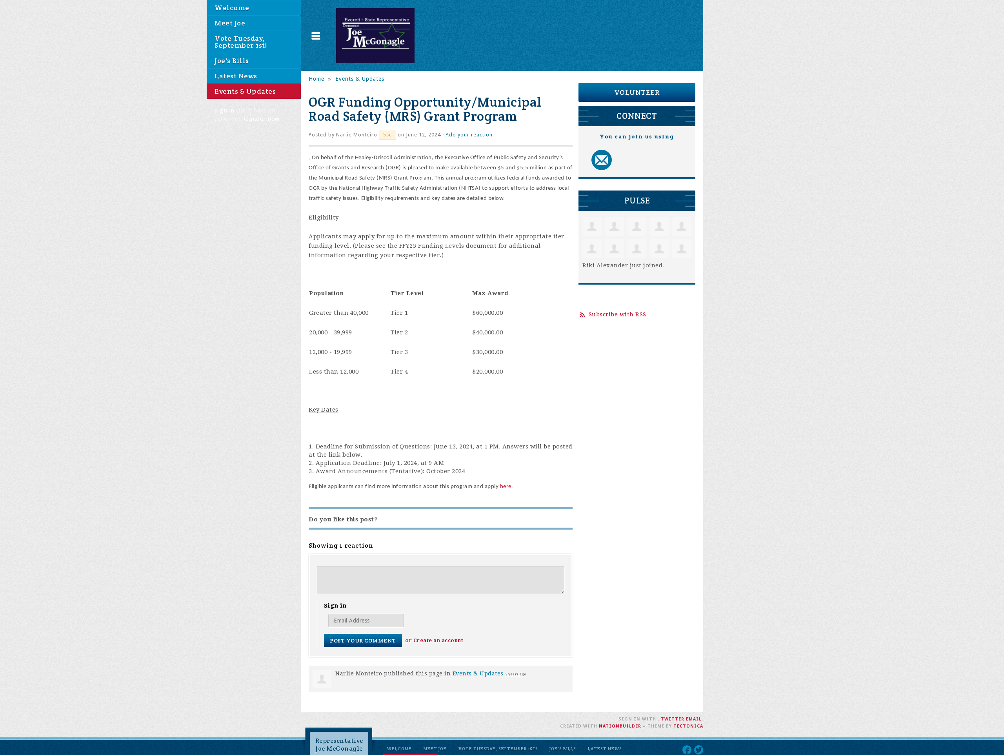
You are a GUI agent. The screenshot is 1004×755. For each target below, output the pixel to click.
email (694, 719)
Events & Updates (245, 91)
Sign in (225, 110)
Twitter (672, 719)
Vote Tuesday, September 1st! (241, 42)
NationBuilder (620, 726)
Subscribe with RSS (617, 314)
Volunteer (637, 92)
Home (316, 79)
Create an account (438, 640)
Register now (261, 118)
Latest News (236, 75)
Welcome (232, 7)
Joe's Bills (232, 60)
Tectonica (688, 726)
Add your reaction (469, 135)
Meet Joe (230, 22)
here (505, 487)
